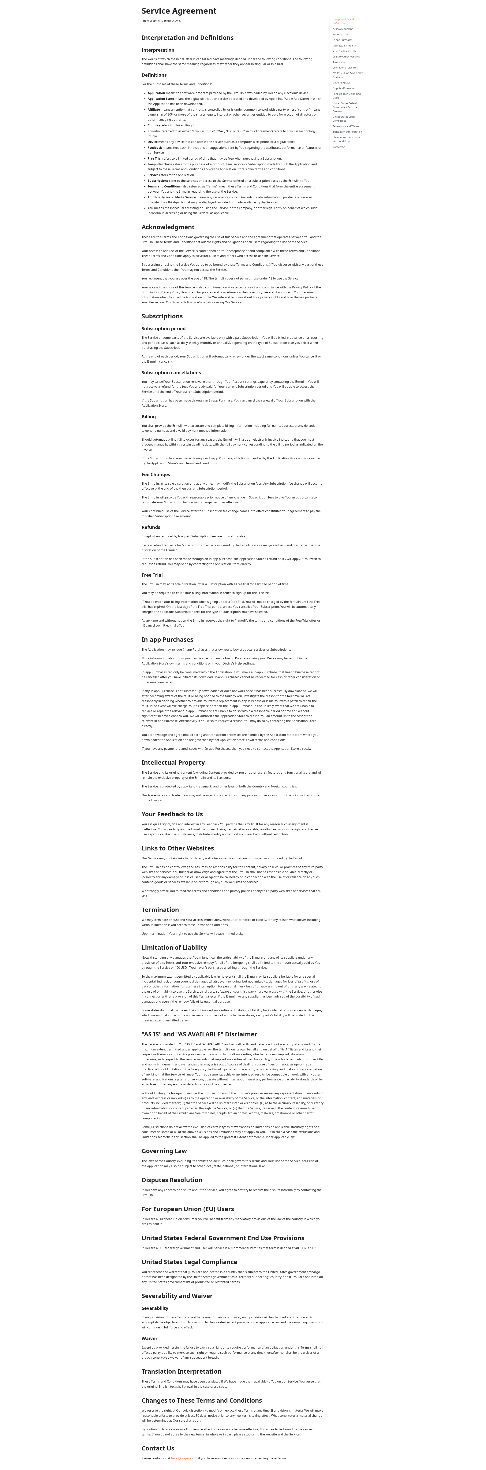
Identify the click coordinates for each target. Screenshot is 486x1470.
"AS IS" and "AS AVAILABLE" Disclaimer (348, 75)
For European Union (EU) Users (347, 95)
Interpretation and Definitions (343, 21)
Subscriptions (340, 34)
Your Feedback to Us (344, 51)
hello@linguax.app (184, 1458)
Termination (339, 62)
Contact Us (339, 147)
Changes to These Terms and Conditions (346, 139)
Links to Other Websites (346, 56)
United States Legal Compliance (344, 118)
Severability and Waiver (346, 126)
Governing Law (341, 82)
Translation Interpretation (347, 131)
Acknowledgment (343, 29)
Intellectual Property (344, 45)
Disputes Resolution (344, 88)
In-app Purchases (342, 40)
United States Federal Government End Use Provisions (345, 107)
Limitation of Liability (345, 67)
